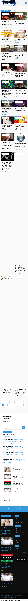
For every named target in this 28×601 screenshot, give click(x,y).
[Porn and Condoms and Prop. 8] (20, 37)
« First (12, 402)
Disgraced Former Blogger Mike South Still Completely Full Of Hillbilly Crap (13, 448)
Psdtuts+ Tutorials (20, 528)
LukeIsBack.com (20, 538)
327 (14, 484)
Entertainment (19, 520)
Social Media (19, 518)
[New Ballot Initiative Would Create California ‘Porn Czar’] (7, 36)
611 (14, 470)
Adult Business (4, 527)
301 (14, 491)
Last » (14, 408)
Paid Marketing (19, 522)
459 (14, 477)
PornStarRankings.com (21, 540)
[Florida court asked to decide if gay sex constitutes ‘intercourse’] (7, 106)
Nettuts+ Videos (20, 530)
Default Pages (19, 548)
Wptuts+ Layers (19, 532)
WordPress (18, 595)
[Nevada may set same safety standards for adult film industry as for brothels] (20, 141)
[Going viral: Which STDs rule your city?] (20, 107)
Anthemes (13, 597)
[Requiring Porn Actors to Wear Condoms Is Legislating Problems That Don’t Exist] (20, 123)
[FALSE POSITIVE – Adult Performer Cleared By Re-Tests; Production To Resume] (7, 19)
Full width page (19, 550)
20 (18, 405)
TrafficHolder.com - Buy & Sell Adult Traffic (10, 600)
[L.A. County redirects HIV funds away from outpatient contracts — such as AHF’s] (20, 88)
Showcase (7, 595)
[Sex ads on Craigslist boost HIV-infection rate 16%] (7, 123)
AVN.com (18, 542)
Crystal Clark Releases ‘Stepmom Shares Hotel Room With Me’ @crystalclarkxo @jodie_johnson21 (13, 441)
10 (15, 405)
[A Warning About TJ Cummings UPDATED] (7, 70)
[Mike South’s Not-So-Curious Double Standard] (20, 71)
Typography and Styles (21, 552)
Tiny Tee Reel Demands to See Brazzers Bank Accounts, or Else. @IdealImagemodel (14, 461)
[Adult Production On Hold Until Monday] (20, 20)
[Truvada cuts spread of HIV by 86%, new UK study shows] (20, 52)
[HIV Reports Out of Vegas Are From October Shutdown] (7, 279)
